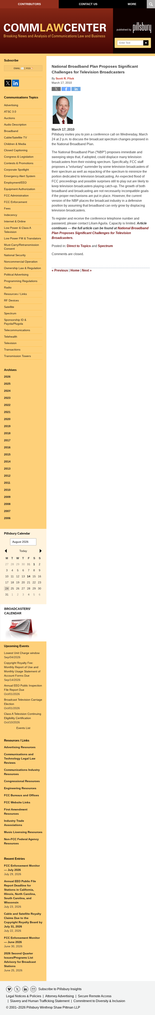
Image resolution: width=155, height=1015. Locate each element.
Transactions (12, 349)
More (132, 4)
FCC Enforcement (15, 202)
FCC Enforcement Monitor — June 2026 (22, 940)
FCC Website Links (17, 802)
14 (28, 576)
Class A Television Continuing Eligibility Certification (22, 716)
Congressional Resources (22, 781)
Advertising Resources (20, 747)
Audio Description (15, 124)
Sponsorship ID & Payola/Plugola (15, 321)
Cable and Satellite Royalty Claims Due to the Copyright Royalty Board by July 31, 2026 (23, 920)
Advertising (11, 105)
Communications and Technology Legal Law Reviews (19, 758)
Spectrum (105, 246)
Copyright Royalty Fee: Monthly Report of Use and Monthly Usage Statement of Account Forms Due (22, 669)
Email (17, 68)
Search (146, 42)
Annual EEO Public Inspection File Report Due (23, 687)
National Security (15, 255)
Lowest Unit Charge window (22, 653)
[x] (17, 989)
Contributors (29, 4)
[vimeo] (9, 989)
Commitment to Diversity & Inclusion (99, 1001)
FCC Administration (16, 195)
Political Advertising (16, 274)
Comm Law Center (55, 31)
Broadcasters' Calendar (17, 611)
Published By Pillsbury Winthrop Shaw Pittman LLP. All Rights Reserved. (134, 31)
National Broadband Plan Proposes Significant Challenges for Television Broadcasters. (100, 233)
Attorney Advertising (59, 996)
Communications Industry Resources (22, 772)
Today (23, 550)
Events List (23, 728)
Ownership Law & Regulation (22, 268)
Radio (8, 287)
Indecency (10, 215)
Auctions (9, 118)
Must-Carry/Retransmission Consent (21, 246)
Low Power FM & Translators (22, 238)
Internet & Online (15, 221)
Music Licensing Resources (23, 832)
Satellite (9, 306)
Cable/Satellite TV (15, 137)
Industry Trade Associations (14, 823)
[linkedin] (25, 989)
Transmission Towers (17, 356)
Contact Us (88, 4)
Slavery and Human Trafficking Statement (39, 1001)
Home (75, 270)
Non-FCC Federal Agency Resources (21, 841)
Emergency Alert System (19, 176)
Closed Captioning (15, 150)
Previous (60, 270)
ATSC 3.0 (10, 111)
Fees (7, 208)
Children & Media (15, 144)
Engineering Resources (20, 788)
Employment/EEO (15, 182)
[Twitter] (8, 83)
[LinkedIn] (15, 83)
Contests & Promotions (18, 163)
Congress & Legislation (19, 156)
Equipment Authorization (19, 189)
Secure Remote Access (94, 996)
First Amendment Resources (15, 811)
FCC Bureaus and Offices (21, 795)
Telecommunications (17, 330)
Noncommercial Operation (21, 261)
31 (28, 564)
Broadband (11, 131)
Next (87, 270)
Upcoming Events (16, 646)
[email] (33, 989)
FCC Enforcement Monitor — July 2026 (22, 867)
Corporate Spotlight (16, 169)
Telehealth (10, 336)
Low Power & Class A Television (17, 229)
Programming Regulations (20, 281)
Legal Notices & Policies (23, 996)
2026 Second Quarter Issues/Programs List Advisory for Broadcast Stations (20, 960)
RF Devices (11, 300)
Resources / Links (15, 294)
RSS (28, 68)
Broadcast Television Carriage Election (23, 702)
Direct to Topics (79, 246)
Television (10, 343)
